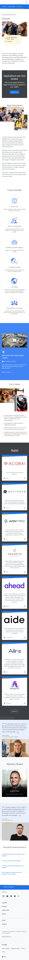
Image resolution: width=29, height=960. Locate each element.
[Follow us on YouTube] (7, 896)
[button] (14, 855)
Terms (3, 952)
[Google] (4, 944)
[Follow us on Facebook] (14, 896)
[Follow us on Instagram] (3, 896)
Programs (4, 6)
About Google (5, 948)
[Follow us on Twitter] (18, 896)
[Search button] (26, 2)
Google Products (15, 948)
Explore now (14, 92)
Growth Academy (11, 6)
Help (5, 956)
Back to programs (9, 887)
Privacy (23, 948)
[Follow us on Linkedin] (11, 896)
